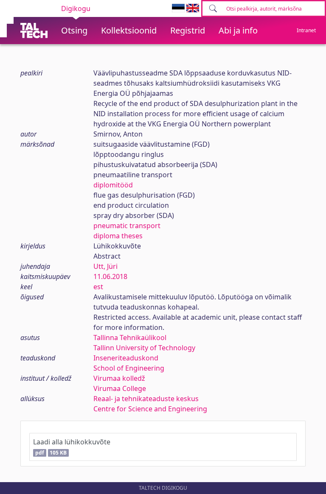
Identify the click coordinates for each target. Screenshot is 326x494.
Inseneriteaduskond (125, 358)
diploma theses (118, 235)
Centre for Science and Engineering (150, 408)
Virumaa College (119, 388)
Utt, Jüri (105, 266)
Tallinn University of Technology (144, 347)
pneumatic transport (126, 225)
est (98, 286)
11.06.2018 (110, 276)
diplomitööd (113, 185)
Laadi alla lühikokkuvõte (71, 446)
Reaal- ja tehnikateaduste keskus (146, 398)
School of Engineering (128, 368)
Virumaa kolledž (119, 378)
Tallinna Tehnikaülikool (129, 337)
